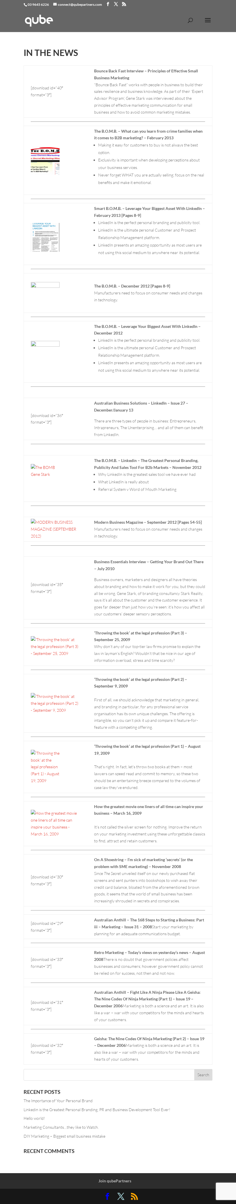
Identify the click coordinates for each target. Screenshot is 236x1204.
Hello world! (34, 1118)
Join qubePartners (114, 1180)
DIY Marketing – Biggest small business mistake (64, 1136)
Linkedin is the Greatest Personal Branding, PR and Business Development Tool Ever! (97, 1109)
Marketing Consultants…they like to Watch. (61, 1127)
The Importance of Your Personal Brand (58, 1100)
